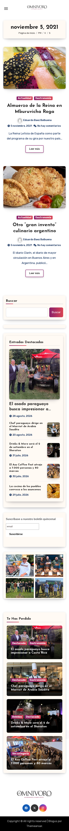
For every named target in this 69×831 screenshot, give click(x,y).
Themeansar (34, 826)
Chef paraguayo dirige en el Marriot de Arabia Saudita (26, 426)
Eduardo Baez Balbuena (37, 120)
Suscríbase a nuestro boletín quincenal (31, 519)
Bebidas (17, 716)
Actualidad (24, 98)
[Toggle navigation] (6, 9)
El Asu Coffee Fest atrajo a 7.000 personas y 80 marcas (25, 467)
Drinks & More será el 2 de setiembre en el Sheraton (24, 447)
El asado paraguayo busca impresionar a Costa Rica (28, 409)
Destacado (19, 643)
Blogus (52, 821)
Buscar (12, 301)
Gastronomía (43, 98)
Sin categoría (20, 753)
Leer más (34, 149)
